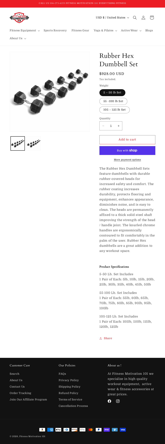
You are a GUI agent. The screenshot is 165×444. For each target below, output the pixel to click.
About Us (16, 380)
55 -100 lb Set (113, 101)
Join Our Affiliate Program (28, 399)
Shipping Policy (70, 386)
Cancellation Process (73, 406)
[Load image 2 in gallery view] (34, 143)
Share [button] (108, 338)
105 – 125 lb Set (114, 109)
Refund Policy (68, 393)
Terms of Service (70, 399)
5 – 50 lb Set (112, 92)
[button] (24, 31)
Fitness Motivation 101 (32, 436)
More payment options (127, 159)
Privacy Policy (69, 380)
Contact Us (17, 386)
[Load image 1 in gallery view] (18, 143)
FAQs (62, 373)
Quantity (104, 118)
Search (14, 373)
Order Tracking (20, 393)
